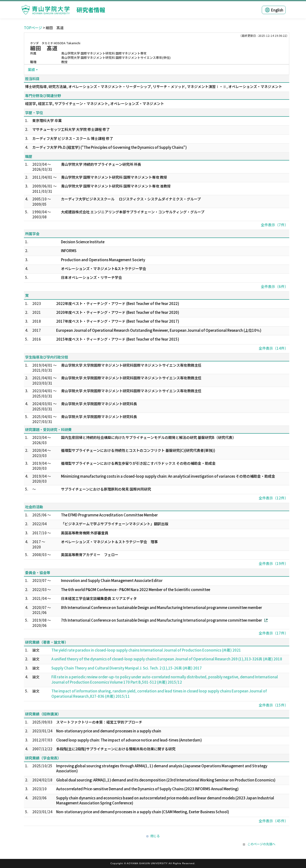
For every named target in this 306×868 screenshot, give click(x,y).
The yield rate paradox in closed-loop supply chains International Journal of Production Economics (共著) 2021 (146, 649)
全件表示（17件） (273, 633)
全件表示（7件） (274, 224)
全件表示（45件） (273, 820)
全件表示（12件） (273, 497)
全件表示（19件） (273, 563)
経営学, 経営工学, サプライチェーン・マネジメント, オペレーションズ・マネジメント (94, 103)
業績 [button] (31, 69)
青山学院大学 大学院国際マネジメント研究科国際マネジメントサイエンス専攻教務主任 (131, 365)
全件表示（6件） (274, 286)
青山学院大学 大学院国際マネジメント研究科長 (99, 403)
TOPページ (33, 27)
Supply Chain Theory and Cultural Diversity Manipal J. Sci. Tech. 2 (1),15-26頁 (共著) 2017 (126, 667)
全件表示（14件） (273, 348)
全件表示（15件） (273, 705)
